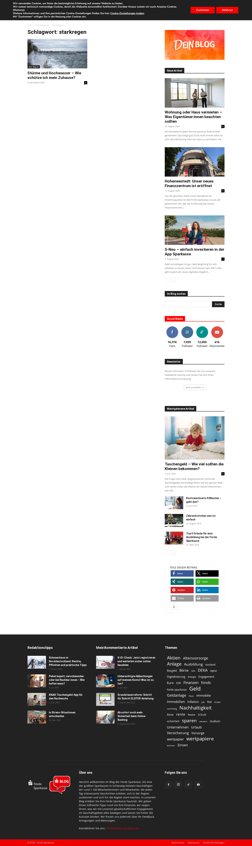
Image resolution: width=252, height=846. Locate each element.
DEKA (203, 670)
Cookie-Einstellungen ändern (127, 13)
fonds (206, 682)
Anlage (174, 664)
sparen (189, 720)
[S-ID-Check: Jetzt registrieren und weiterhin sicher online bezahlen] (105, 662)
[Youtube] (198, 784)
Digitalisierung (176, 677)
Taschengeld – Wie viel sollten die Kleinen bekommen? (194, 466)
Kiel (209, 702)
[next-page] (173, 280)
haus (191, 695)
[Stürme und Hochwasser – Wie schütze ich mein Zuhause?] (57, 53)
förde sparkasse (177, 689)
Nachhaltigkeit (195, 708)
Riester (191, 714)
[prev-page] (167, 280)
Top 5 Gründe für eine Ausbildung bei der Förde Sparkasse (201, 537)
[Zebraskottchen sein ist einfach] (174, 520)
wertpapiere (200, 739)
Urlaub (196, 727)
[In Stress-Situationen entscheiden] (36, 717)
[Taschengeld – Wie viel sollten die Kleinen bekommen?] (195, 438)
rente (180, 714)
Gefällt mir (172, 327)
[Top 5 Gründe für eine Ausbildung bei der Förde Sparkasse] (174, 538)
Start (29, 25)
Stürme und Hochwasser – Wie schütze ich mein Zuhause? (54, 75)
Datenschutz (177, 842)
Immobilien (176, 701)
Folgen (187, 327)
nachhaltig (172, 708)
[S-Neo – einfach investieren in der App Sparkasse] (195, 230)
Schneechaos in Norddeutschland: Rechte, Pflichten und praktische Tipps (68, 661)
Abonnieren (217, 327)
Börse (184, 670)
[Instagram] (178, 784)
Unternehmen (178, 727)
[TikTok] (188, 784)
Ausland (210, 664)
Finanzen (191, 682)
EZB (178, 683)
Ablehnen (227, 10)
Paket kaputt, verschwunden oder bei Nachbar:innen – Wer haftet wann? (67, 680)
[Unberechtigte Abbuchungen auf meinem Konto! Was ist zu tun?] (105, 680)
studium (215, 721)
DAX (193, 671)
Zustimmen (202, 10)
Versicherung (178, 733)
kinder (217, 702)
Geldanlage (176, 695)
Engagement (206, 676)
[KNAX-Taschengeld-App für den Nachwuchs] (36, 699)
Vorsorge (197, 733)
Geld (195, 689)
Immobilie (203, 695)
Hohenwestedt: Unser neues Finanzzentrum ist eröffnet (189, 183)
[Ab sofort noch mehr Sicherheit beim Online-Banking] (105, 717)
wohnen (171, 745)
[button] (182, 573)
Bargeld (172, 670)
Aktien (173, 658)
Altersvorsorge (195, 658)
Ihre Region (34, 66)
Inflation (193, 702)
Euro (170, 683)
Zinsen (182, 745)
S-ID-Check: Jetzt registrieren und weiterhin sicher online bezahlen (136, 661)
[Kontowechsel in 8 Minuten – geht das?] (174, 502)
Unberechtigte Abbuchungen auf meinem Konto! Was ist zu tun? (136, 680)
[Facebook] (168, 784)
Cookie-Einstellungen (214, 842)
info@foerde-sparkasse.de (122, 828)
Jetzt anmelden (193, 387)
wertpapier (175, 739)
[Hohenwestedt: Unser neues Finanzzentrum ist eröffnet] (195, 162)
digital (213, 670)
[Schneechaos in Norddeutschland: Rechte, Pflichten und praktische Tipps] (36, 662)
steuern (203, 721)
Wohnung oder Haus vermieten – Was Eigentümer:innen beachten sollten (193, 117)
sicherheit (173, 721)
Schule (202, 714)
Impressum (193, 842)
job (203, 702)
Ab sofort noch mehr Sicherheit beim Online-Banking (132, 716)
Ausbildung (193, 664)
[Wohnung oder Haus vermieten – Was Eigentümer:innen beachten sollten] (195, 93)
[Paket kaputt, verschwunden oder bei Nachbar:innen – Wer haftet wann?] (36, 680)
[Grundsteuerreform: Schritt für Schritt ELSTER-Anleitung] (105, 699)
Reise (170, 714)
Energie (192, 676)
